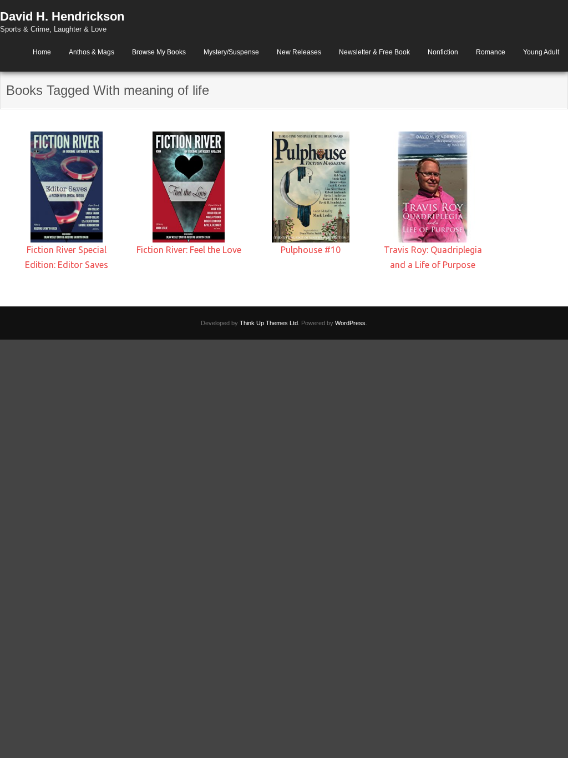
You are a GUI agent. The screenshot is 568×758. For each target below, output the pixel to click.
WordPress (350, 323)
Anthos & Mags (91, 52)
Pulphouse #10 (311, 250)
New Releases (299, 52)
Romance (490, 52)
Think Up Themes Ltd (269, 323)
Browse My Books (159, 52)
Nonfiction (443, 52)
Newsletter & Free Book (374, 52)
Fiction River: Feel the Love (188, 250)
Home (42, 52)
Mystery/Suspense (231, 52)
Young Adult (541, 52)
